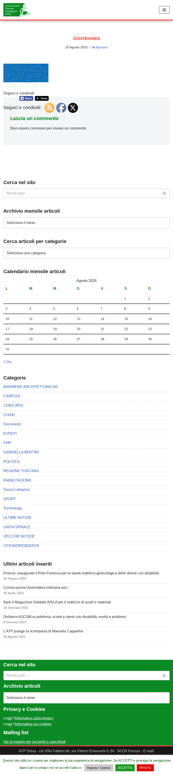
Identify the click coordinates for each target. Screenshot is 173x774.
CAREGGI (11, 396)
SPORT (9, 499)
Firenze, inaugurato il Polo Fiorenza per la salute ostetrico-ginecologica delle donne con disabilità (81, 573)
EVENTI (10, 433)
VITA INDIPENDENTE (21, 546)
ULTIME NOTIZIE (17, 518)
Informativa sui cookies (33, 724)
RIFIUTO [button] (145, 768)
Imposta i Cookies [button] (99, 768)
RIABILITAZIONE (17, 480)
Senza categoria (16, 489)
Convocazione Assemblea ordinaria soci (35, 587)
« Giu (7, 362)
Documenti (12, 424)
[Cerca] (164, 193)
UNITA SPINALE (16, 527)
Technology (12, 508)
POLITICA (11, 462)
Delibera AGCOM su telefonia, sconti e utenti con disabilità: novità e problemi (64, 617)
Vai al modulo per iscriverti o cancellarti (34, 742)
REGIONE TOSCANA (21, 471)
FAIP (7, 443)
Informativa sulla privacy (34, 718)
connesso (38, 128)
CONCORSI (13, 405)
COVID (9, 415)
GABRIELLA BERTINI (21, 452)
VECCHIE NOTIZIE (19, 536)
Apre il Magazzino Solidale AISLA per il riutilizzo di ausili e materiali (57, 602)
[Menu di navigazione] (164, 10)
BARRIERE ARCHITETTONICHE (30, 387)
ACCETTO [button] (125, 768)
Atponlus (101, 47)
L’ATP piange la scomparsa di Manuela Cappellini (43, 631)
